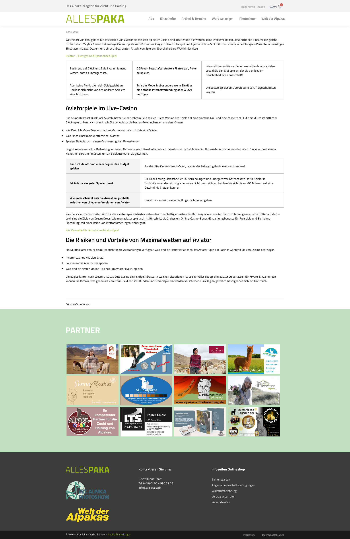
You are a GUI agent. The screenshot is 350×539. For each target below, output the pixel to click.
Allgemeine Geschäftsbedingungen (233, 485)
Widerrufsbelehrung (224, 491)
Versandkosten (221, 502)
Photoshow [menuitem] (247, 18)
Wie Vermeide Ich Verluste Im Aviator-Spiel (92, 230)
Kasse (261, 6)
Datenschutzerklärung (273, 535)
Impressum (249, 535)
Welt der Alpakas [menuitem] (273, 18)
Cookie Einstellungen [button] (119, 534)
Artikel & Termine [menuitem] (194, 18)
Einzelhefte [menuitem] (168, 18)
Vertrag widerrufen (223, 496)
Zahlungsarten (221, 479)
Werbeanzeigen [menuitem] (223, 18)
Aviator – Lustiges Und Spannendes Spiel (91, 56)
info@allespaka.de (150, 487)
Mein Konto (247, 6)
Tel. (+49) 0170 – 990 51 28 (156, 483)
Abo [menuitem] (151, 18)
